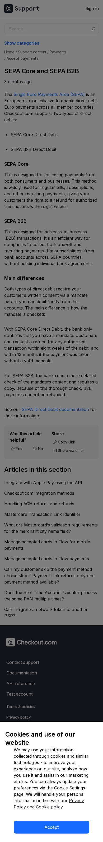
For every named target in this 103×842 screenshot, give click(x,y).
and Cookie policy (45, 806)
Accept (51, 827)
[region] (51, 782)
